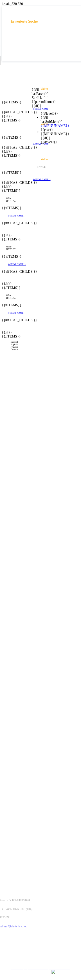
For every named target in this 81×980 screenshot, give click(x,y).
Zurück (34, 98)
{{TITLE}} (11, 200)
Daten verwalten (42, 956)
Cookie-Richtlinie (42, 948)
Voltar (8, 198)
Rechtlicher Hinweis (42, 932)
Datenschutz (42, 940)
